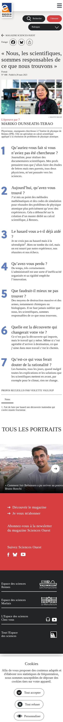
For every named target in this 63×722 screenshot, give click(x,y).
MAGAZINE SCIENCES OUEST (20, 35)
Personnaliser (32, 716)
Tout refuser (32, 704)
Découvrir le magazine (29, 507)
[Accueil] (6, 10)
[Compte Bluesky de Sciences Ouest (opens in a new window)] (15, 555)
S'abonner (54, 18)
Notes (7, 399)
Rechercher (37, 18)
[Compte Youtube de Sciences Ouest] (23, 555)
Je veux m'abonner (26, 513)
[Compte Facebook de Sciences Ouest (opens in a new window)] (8, 555)
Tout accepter (32, 692)
